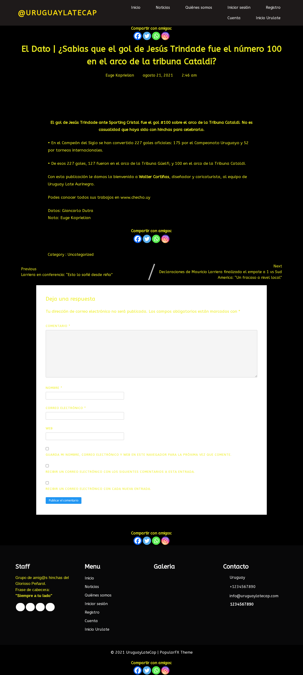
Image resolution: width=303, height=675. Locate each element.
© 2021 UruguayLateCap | (135, 652)
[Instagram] (165, 36)
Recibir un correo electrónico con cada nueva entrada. (98, 489)
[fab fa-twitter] (30, 607)
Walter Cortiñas (154, 176)
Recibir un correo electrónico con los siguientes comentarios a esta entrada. (120, 471)
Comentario (58, 326)
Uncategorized (80, 254)
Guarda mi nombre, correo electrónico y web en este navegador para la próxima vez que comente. (139, 454)
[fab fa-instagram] (50, 607)
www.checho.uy (135, 197)
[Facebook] (138, 36)
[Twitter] (147, 36)
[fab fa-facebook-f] (20, 607)
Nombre (54, 388)
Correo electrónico (66, 408)
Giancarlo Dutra (77, 210)
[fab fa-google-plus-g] (40, 607)
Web (49, 428)
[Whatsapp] (156, 36)
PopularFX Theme (176, 652)
